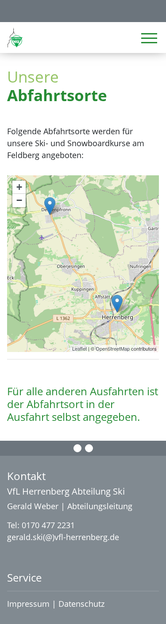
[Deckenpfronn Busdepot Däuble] (49, 206)
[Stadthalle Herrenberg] (117, 304)
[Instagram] (89, 448)
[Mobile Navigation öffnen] (149, 38)
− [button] (19, 200)
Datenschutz (82, 603)
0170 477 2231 (48, 525)
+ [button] (19, 187)
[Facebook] (77, 448)
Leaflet (79, 348)
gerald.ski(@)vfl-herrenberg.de (63, 537)
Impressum (28, 603)
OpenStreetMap (113, 348)
